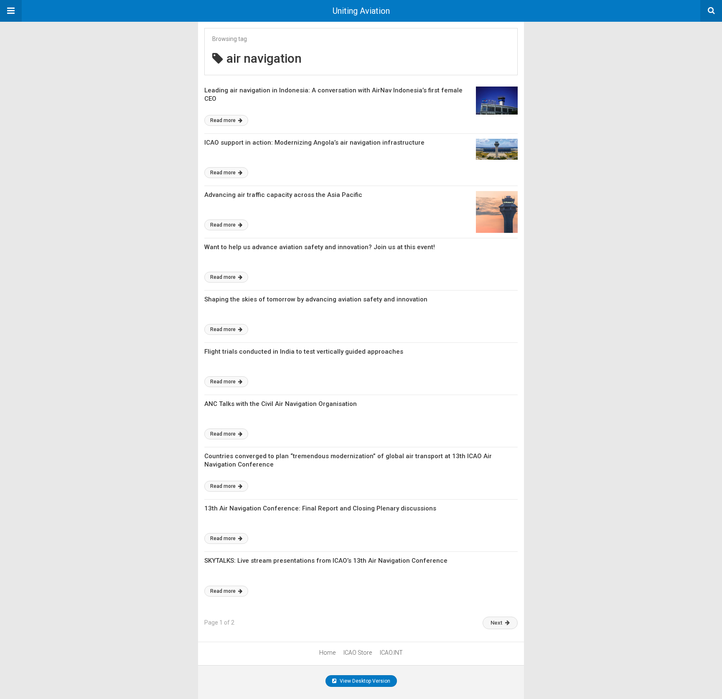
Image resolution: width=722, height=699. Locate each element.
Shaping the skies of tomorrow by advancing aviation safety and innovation (315, 299)
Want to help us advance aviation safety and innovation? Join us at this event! (319, 247)
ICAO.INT (391, 652)
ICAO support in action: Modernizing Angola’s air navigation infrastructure (314, 142)
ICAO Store (357, 652)
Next (496, 623)
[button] (11, 11)
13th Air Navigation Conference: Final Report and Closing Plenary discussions (320, 508)
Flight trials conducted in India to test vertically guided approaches (303, 351)
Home (327, 652)
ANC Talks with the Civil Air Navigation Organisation (280, 404)
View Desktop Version (364, 681)
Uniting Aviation (361, 11)
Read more (223, 120)
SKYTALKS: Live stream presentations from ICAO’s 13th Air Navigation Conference (325, 560)
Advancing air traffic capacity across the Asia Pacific (283, 195)
